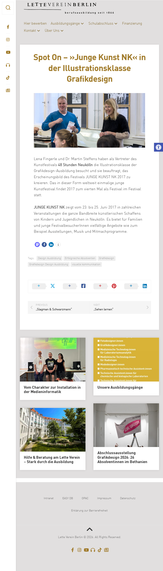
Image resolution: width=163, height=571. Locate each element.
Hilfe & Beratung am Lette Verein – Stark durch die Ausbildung (52, 460)
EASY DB (67, 498)
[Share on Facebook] (74, 286)
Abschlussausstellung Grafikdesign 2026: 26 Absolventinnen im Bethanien (122, 457)
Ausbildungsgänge (65, 23)
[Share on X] (43, 286)
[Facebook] (8, 27)
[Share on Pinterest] (104, 286)
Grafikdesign (106, 258)
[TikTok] (8, 77)
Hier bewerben (35, 23)
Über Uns (52, 31)
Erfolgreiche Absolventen (80, 258)
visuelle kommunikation (86, 264)
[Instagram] (8, 39)
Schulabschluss (100, 23)
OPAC (85, 498)
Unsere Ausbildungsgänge (120, 387)
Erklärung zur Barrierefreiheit (89, 510)
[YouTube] (8, 52)
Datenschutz (127, 498)
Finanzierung (132, 23)
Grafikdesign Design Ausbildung (48, 264)
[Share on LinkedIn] (135, 286)
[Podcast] (8, 65)
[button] (158, 147)
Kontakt (30, 31)
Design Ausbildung (49, 258)
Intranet (49, 498)
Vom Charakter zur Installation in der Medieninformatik (52, 390)
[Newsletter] (8, 90)
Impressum (104, 498)
